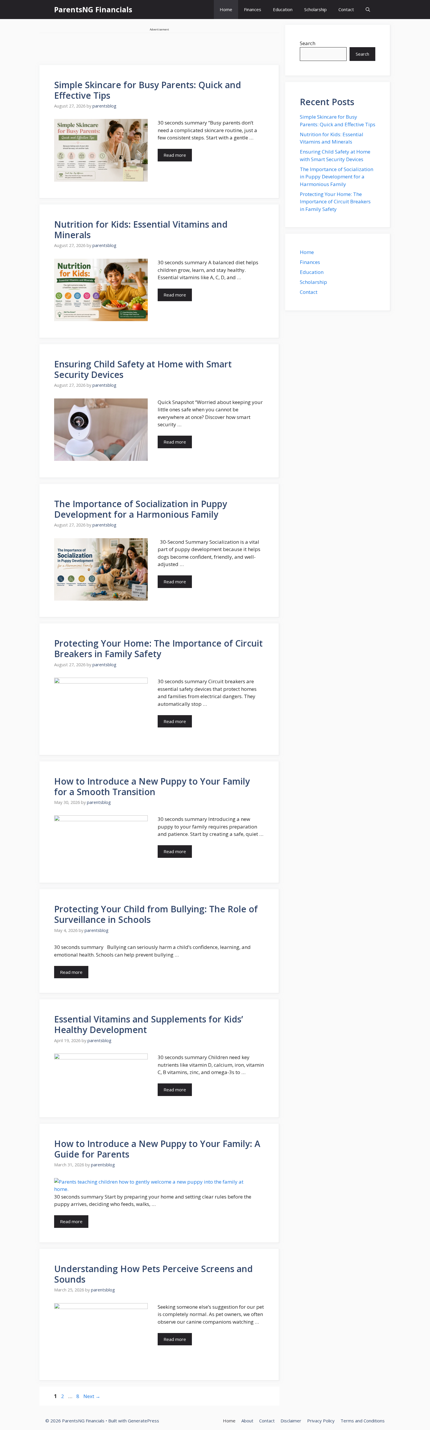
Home (226, 9)
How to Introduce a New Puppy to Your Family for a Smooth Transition (152, 786)
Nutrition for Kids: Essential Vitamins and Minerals (141, 229)
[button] (368, 9)
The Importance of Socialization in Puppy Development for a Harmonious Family (140, 509)
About (247, 1421)
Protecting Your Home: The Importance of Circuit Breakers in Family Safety (158, 648)
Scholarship (315, 9)
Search (307, 43)
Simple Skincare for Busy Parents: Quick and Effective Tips (147, 90)
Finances (252, 9)
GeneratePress (143, 1421)
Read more (175, 155)
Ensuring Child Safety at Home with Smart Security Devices (143, 369)
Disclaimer (291, 1421)
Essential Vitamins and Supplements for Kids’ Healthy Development (148, 1024)
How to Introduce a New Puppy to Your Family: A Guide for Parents (157, 1149)
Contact (346, 9)
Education (283, 9)
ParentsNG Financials (93, 9)
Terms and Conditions (362, 1421)
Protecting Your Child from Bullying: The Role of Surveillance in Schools (156, 914)
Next (91, 1396)
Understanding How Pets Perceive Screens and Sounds (153, 1274)
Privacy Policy (321, 1421)
